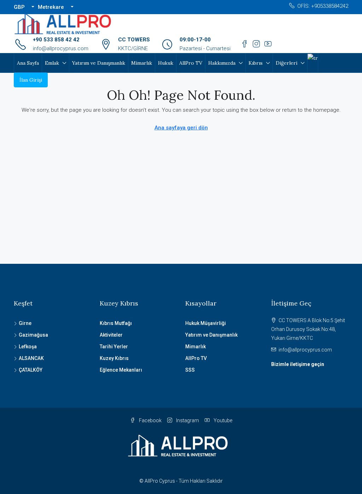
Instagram (187, 420)
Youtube (222, 420)
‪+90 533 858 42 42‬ (56, 39)
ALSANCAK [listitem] (31, 358)
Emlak (52, 63)
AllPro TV (190, 63)
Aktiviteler (111, 335)
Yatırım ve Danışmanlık (98, 63)
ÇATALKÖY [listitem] (30, 370)
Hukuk (165, 63)
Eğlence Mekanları (121, 370)
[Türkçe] (313, 57)
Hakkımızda (221, 63)
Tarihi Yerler (114, 346)
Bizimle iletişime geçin (297, 364)
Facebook (150, 420)
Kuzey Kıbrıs (114, 358)
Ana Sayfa (28, 63)
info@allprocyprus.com (60, 48)
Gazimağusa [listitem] (33, 335)
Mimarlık (141, 63)
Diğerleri (286, 63)
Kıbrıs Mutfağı (116, 323)
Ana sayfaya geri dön (181, 127)
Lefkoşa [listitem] (28, 346)
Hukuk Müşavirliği (205, 323)
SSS (190, 370)
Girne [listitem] (25, 323)
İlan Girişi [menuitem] (30, 80)
